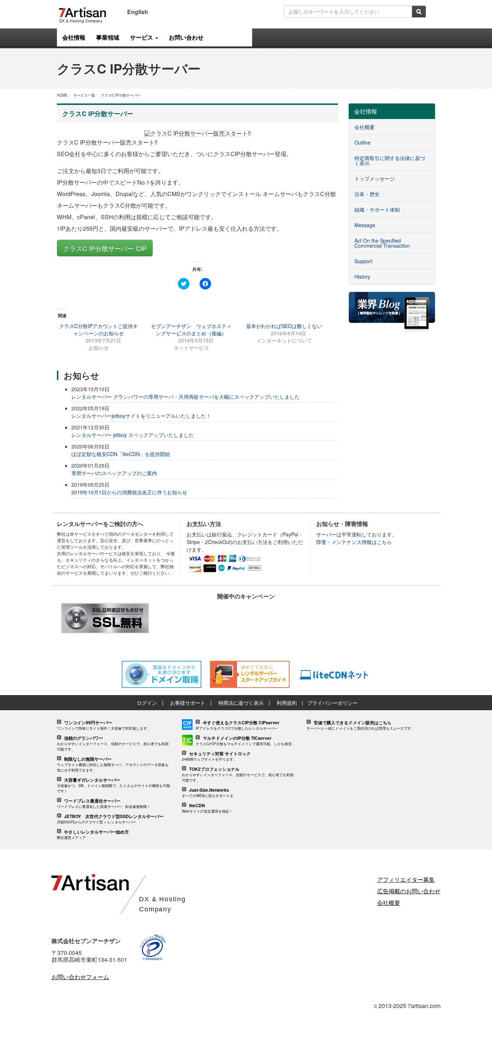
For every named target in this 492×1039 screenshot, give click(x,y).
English (137, 12)
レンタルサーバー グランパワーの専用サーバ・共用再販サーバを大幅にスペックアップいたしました (185, 396)
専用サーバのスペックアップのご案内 (114, 473)
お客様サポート (187, 702)
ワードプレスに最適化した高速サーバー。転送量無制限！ (104, 804)
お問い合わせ (186, 37)
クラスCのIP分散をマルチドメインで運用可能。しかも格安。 (245, 741)
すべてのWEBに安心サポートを (207, 793)
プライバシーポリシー (332, 702)
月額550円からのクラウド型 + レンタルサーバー (110, 819)
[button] (197, 133)
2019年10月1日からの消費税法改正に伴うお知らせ (129, 492)
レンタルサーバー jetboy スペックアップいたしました (132, 434)
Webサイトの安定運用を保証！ (207, 808)
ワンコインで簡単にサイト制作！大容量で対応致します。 (104, 725)
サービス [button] (142, 37)
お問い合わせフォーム (80, 977)
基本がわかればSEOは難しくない (284, 326)
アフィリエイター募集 (406, 879)
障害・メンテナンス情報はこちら (354, 541)
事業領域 (107, 37)
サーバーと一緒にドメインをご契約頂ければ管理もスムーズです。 (361, 725)
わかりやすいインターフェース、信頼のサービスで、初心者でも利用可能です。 (113, 744)
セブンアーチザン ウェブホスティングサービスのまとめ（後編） (191, 329)
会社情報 (73, 37)
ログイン (147, 702)
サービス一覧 (84, 95)
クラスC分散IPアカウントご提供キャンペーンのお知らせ (98, 329)
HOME (62, 95)
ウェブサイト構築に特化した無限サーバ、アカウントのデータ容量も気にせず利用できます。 (113, 765)
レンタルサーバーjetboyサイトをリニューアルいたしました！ (141, 415)
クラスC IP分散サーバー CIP (105, 248)
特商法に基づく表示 (241, 702)
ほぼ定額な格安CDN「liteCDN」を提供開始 (120, 453)
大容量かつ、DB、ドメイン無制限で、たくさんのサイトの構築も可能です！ (113, 785)
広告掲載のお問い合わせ (408, 891)
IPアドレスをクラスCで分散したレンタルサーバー (237, 725)
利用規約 (287, 702)
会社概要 (388, 902)
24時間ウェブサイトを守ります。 (216, 756)
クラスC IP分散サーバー (120, 95)
